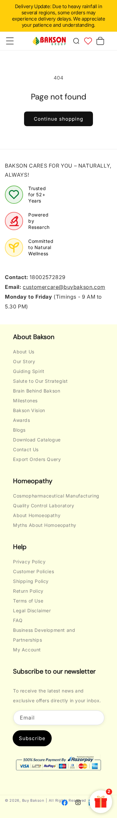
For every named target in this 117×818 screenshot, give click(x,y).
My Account (27, 649)
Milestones (25, 400)
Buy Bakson (33, 800)
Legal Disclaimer (32, 610)
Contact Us (26, 449)
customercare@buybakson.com (64, 287)
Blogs (19, 430)
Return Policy (28, 591)
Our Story (24, 361)
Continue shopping (58, 119)
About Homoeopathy (36, 515)
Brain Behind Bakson (36, 391)
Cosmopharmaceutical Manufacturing (56, 495)
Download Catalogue (37, 439)
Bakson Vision (29, 410)
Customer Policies (33, 571)
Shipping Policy (31, 581)
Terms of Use (28, 600)
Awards (21, 420)
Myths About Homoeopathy (44, 525)
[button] (76, 41)
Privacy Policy (29, 561)
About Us (23, 351)
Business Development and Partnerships (44, 635)
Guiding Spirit (28, 371)
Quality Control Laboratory (43, 505)
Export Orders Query (37, 459)
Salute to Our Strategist (40, 381)
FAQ (18, 620)
